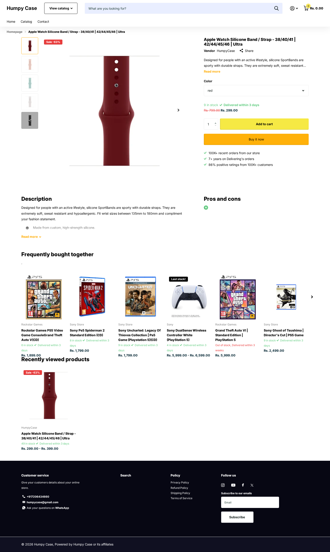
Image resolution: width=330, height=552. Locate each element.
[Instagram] (222, 485)
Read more (212, 71)
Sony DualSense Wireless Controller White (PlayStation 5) (186, 335)
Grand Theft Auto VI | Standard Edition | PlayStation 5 (231, 335)
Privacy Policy (180, 482)
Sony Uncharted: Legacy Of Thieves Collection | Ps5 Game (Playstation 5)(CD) (139, 335)
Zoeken (276, 8)
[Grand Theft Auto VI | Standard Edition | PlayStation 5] (237, 296)
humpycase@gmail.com (42, 502)
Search (125, 475)
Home (11, 21)
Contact (43, 21)
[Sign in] (294, 8)
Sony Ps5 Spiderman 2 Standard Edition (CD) (87, 332)
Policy (175, 475)
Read (29, 236)
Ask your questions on (48, 508)
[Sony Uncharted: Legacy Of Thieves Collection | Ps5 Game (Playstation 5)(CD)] (140, 296)
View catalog (59, 8)
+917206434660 (38, 496)
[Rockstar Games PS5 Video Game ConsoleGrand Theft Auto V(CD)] (43, 296)
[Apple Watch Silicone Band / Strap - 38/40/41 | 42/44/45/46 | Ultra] (48, 395)
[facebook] (243, 485)
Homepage (14, 31)
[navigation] (29, 45)
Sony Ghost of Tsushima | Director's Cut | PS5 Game (284, 332)
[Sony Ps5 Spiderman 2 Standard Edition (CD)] (92, 296)
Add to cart (264, 124)
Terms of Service (181, 498)
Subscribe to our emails (236, 493)
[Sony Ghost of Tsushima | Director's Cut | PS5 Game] (286, 296)
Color (208, 81)
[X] (252, 485)
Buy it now (256, 139)
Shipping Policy (180, 493)
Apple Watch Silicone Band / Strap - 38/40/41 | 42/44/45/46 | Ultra (48, 436)
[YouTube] (233, 485)
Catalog (26, 21)
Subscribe (237, 517)
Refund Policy (179, 488)
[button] (178, 110)
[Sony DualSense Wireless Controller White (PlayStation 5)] (189, 296)
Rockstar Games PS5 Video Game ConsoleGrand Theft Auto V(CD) (42, 335)
